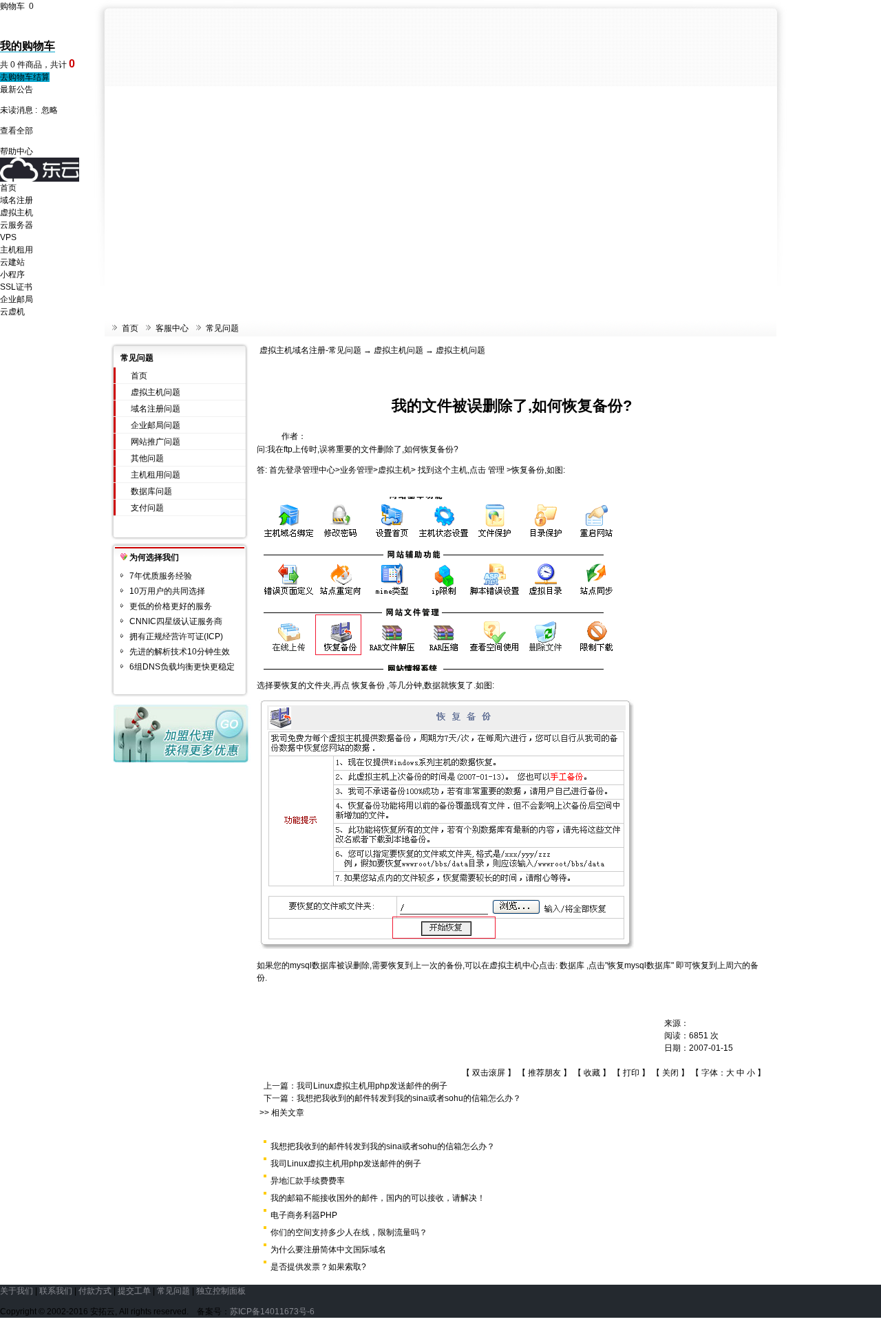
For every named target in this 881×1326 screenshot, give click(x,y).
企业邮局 (16, 299)
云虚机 (12, 312)
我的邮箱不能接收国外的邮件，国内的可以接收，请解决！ (377, 1198)
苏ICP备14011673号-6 (272, 1311)
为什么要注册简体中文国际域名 (328, 1249)
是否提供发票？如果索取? (318, 1267)
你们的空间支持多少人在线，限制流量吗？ (348, 1232)
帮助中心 (16, 151)
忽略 (49, 110)
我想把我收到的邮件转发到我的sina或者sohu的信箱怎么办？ (409, 1098)
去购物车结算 (25, 77)
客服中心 (172, 328)
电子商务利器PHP (303, 1215)
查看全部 (16, 131)
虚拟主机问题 (155, 392)
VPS (8, 237)
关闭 (670, 1073)
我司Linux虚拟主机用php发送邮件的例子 (372, 1086)
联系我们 (55, 1291)
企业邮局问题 (155, 425)
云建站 (12, 262)
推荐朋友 (544, 1073)
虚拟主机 (16, 212)
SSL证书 (16, 287)
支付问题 (147, 508)
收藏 (592, 1073)
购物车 (17, 6)
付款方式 (95, 1291)
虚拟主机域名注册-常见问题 (310, 350)
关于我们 (16, 1291)
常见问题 (222, 328)
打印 (631, 1073)
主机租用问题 (155, 475)
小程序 (12, 274)
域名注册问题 (155, 409)
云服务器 (16, 225)
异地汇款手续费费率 (307, 1181)
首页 (8, 188)
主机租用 (16, 250)
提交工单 (134, 1291)
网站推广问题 (155, 442)
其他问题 (147, 458)
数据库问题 (151, 491)
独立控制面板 (221, 1291)
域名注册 (16, 200)
